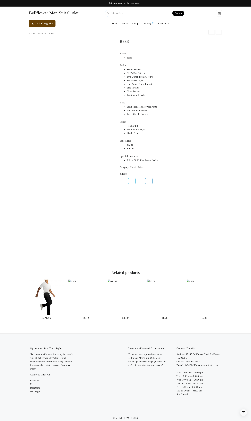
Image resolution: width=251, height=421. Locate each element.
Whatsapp (35, 391)
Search (178, 13)
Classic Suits (136, 167)
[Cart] (219, 13)
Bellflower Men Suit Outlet (53, 12)
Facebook (35, 380)
